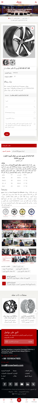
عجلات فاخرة (17, 18)
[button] (35, 311)
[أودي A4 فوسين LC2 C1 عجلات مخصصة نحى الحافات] (27, 306)
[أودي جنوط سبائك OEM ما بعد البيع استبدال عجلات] (10, 306)
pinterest (10, 384)
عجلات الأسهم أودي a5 (22, 269)
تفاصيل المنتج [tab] (6, 151)
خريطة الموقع (28, 376)
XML (2, 378)
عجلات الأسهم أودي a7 (24, 271)
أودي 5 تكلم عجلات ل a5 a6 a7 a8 (19, 95)
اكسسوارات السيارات (6, 373)
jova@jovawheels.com (12, 365)
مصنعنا (15, 370)
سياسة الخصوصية (24, 391)
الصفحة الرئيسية (5, 370)
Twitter (33, 384)
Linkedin (28, 384)
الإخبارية (15, 373)
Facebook (5, 384)
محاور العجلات (28, 370)
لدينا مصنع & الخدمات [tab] (18, 151)
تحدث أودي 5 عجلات (18, 266)
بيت (10, 18)
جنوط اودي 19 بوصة (8, 269)
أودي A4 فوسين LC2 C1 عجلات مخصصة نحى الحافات (27, 317)
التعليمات (27, 373)
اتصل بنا (3, 376)
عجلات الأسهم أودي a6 (9, 271)
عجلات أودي (24, 18)
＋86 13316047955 (11, 358)
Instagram (16, 384)
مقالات (15, 376)
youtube (22, 384)
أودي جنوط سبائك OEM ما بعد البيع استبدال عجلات (10, 317)
